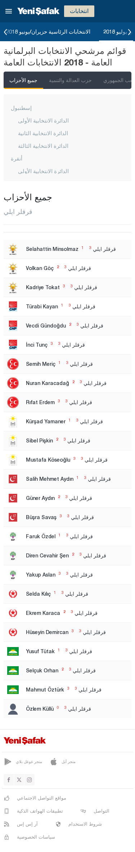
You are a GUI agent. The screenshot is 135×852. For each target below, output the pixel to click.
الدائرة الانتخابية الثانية (43, 133)
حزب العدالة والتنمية (70, 80)
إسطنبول (21, 107)
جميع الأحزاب (23, 80)
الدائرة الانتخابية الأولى (43, 120)
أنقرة (16, 158)
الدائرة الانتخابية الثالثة (43, 145)
